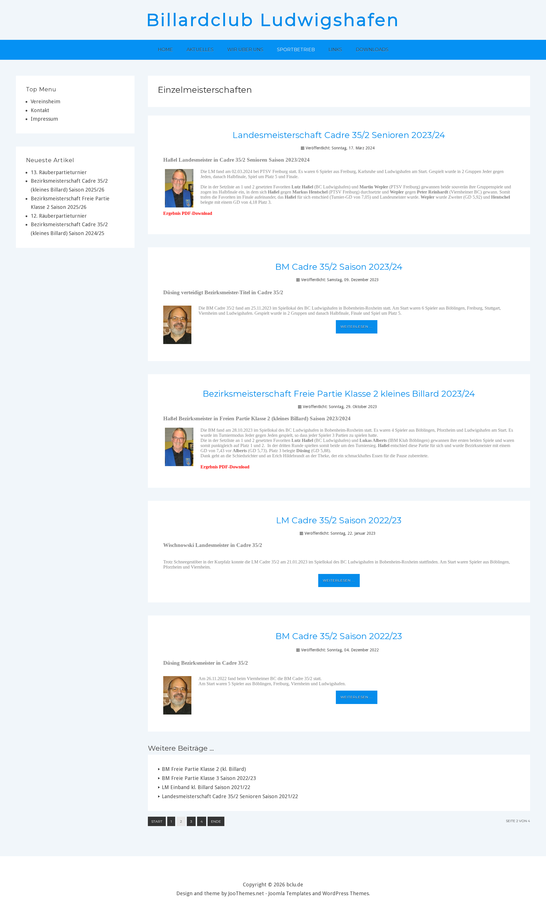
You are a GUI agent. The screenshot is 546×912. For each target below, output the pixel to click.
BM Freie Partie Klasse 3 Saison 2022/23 (209, 778)
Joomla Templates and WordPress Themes (318, 893)
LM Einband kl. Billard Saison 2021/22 (206, 787)
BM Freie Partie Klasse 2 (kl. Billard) (204, 769)
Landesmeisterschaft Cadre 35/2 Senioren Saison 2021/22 (230, 796)
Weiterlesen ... (356, 326)
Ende (216, 821)
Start (156, 821)
